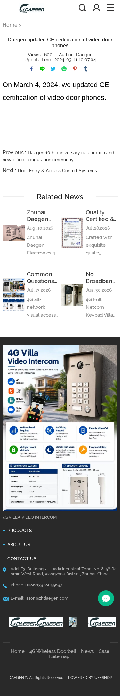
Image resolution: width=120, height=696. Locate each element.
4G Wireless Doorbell (52, 651)
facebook (31, 69)
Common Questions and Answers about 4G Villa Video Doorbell (41, 277)
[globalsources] (73, 622)
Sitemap (60, 656)
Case (104, 651)
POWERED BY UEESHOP (90, 677)
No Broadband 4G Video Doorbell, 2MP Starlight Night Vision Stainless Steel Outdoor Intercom (101, 277)
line (42, 69)
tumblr (86, 69)
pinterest (75, 69)
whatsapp (64, 69)
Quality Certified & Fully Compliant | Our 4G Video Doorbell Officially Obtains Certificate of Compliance (102, 215)
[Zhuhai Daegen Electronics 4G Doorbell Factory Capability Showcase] (14, 233)
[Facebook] (20, 622)
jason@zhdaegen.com (46, 598)
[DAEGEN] (47, 622)
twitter (53, 69)
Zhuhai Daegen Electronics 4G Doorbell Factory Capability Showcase (42, 215)
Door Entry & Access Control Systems (57, 170)
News (87, 651)
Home (10, 25)
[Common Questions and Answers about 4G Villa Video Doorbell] (14, 295)
